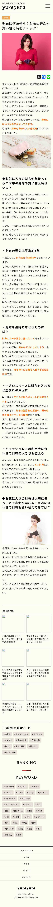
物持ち (7, 746)
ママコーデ (25, 798)
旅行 (7, 823)
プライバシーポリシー (26, 894)
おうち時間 (9, 786)
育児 (30, 829)
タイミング (38, 734)
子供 (7, 816)
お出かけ (35, 786)
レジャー (28, 804)
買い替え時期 (10, 752)
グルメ (26, 857)
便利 (7, 811)
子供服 (16, 816)
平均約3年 (36, 740)
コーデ (31, 792)
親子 (39, 829)
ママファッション (12, 804)
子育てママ (40, 816)
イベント (8, 792)
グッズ (26, 870)
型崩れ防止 (22, 740)
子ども (40, 811)
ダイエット (43, 792)
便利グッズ (18, 811)
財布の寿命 (20, 746)
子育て (27, 816)
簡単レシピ (9, 829)
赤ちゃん (8, 835)
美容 (21, 829)
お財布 (7, 734)
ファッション (10, 798)
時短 (16, 823)
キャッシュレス (22, 734)
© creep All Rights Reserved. (26, 897)
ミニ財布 (8, 740)
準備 (25, 823)
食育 (19, 835)
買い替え (33, 746)
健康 (30, 811)
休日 (38, 804)
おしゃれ (22, 786)
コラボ (20, 792)
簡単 (34, 823)
